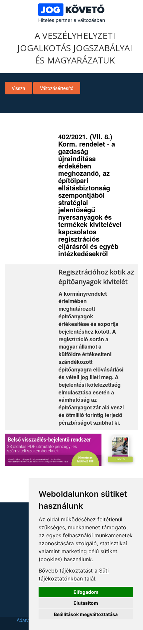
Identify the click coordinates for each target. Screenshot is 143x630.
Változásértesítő (56, 88)
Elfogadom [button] (85, 592)
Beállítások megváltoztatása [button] (86, 614)
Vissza (18, 88)
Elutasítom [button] (85, 603)
